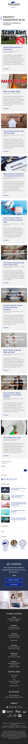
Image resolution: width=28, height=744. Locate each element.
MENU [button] (14, 7)
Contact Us (4, 727)
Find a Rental (14, 584)
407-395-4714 (15, 695)
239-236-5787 (14, 640)
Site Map (24, 725)
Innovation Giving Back (14, 681)
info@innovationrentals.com (16, 697)
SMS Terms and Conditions (21, 727)
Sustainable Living (14, 685)
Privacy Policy (11, 727)
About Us (14, 676)
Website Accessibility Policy (14, 738)
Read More (6, 68)
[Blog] (14, 37)
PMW (19, 725)
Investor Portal (14, 675)
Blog (14, 679)
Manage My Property (14, 579)
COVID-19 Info (14, 683)
